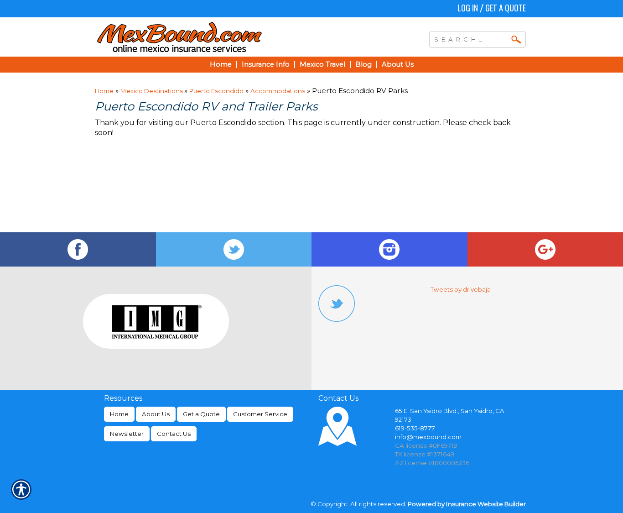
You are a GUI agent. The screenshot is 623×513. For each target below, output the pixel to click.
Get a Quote (505, 8)
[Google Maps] (545, 249)
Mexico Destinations (152, 90)
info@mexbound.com (428, 436)
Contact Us (174, 433)
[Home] (219, 37)
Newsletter (127, 433)
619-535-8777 (415, 428)
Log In (467, 8)
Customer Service (260, 414)
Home (104, 90)
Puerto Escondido (216, 90)
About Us (156, 414)
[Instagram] (389, 249)
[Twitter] (234, 249)
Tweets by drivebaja (461, 289)
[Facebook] (78, 249)
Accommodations (277, 90)
